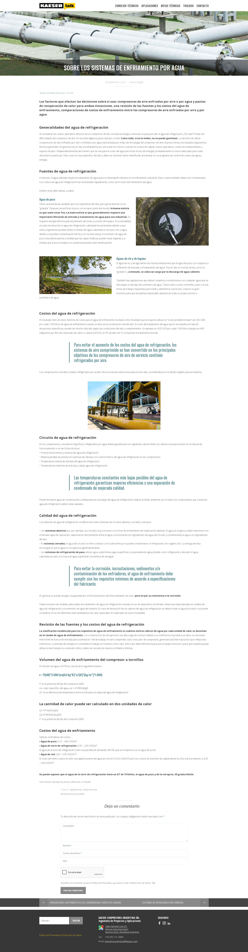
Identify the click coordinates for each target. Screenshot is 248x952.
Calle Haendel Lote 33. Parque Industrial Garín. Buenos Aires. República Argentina (122, 929)
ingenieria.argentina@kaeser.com (121, 941)
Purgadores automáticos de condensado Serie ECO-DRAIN (85, 902)
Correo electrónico (72, 853)
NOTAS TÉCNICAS (170, 6)
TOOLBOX (188, 6)
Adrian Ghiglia (136, 82)
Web (65, 861)
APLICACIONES (149, 6)
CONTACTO (202, 6)
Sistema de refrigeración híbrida (162, 902)
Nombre (67, 845)
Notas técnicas (90, 789)
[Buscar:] (54, 920)
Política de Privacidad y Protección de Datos (60, 935)
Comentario (68, 825)
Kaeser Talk (57, 7)
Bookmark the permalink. (73, 793)
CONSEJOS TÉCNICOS (126, 6)
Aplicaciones (76, 789)
